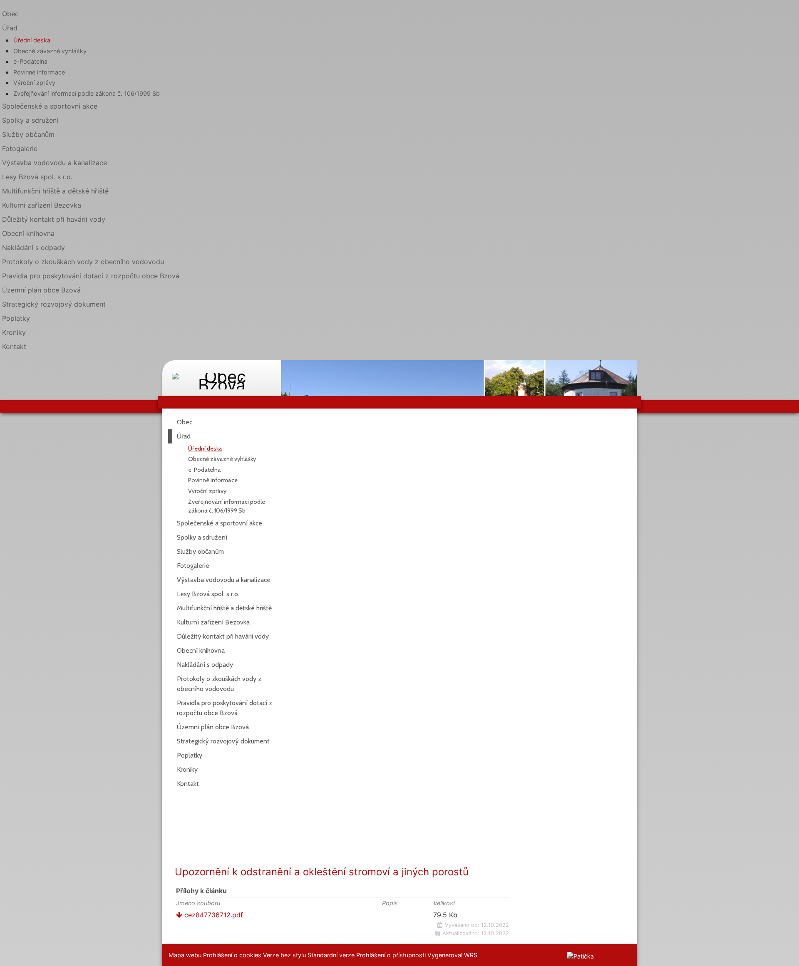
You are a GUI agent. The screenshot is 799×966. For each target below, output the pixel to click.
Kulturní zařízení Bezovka (41, 205)
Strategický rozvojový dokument (54, 304)
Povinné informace (39, 72)
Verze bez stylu (284, 955)
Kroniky (14, 332)
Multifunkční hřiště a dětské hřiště (55, 191)
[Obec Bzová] (222, 375)
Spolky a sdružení (30, 120)
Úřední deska (31, 40)
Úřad (184, 436)
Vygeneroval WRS (452, 955)
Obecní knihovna (28, 233)
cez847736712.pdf (212, 915)
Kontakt (14, 346)
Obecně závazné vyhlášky (50, 50)
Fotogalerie (19, 148)
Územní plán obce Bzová (41, 290)
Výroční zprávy (34, 82)
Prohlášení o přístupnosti (391, 955)
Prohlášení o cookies (233, 955)
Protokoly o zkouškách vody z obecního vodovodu (83, 262)
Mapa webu (185, 955)
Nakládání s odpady (33, 247)
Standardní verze (331, 955)
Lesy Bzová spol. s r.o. (37, 177)
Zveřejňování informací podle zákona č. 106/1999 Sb (86, 93)
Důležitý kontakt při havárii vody (53, 219)
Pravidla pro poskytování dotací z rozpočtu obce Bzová (90, 276)
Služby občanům (28, 134)
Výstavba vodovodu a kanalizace (54, 163)
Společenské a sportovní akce (49, 106)
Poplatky (16, 318)
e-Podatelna (30, 61)
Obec (10, 14)
